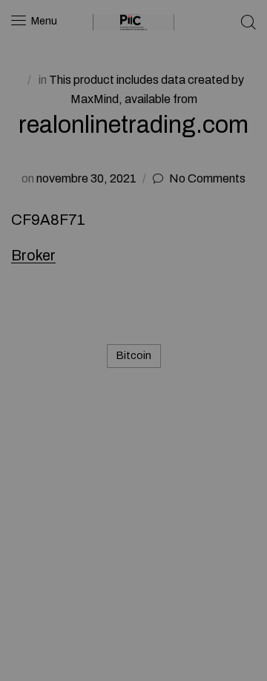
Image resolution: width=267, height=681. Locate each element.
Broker (33, 255)
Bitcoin (133, 355)
